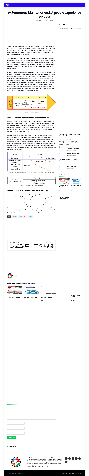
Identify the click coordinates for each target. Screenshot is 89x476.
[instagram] (79, 458)
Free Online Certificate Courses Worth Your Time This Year (48, 299)
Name (8, 420)
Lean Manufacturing (18, 293)
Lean (30, 291)
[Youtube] (76, 458)
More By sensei (11, 283)
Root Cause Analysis (31, 292)
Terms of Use (64, 473)
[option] (14, 293)
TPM (38, 293)
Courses (48, 293)
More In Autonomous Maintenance (25, 283)
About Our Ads (78, 473)
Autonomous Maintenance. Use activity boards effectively (44, 245)
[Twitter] (69, 458)
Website (8, 430)
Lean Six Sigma (36, 291)
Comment (9, 409)
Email (8, 425)
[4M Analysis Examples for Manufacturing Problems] (31, 290)
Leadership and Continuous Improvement (16, 292)
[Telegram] (66, 462)
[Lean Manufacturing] (7, 3)
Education (53, 293)
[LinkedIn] (73, 458)
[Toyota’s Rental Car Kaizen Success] (14, 290)
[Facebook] (66, 458)
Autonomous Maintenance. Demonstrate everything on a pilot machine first (20, 245)
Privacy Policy (71, 473)
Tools (37, 292)
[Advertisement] (31, 34)
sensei (17, 274)
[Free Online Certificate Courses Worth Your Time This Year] (48, 290)
